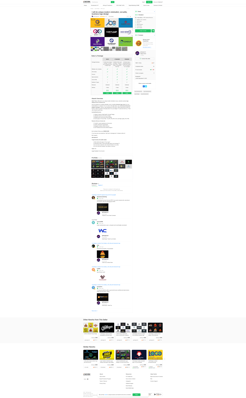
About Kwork (102, 376)
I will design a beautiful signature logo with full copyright (104, 194)
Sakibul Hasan (143, 53)
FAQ (151, 378)
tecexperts (99, 286)
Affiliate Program (129, 383)
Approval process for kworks (156, 376)
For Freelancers (129, 376)
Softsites (151, 366)
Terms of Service (103, 381)
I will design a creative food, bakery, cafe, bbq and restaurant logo (106, 243)
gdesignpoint (105, 212)
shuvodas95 (135, 366)
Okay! (136, 394)
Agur (98, 245)
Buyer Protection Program (105, 378)
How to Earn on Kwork (130, 378)
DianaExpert (103, 367)
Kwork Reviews (129, 385)
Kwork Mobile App (130, 388)
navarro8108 (100, 221)
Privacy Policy (103, 383)
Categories (128, 381)
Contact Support (154, 381)
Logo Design (137, 94)
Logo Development (138, 91)
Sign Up (149, 2)
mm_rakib (86, 367)
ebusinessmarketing (102, 196)
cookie (105, 394)
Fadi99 (98, 268)
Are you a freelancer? (158, 2)
